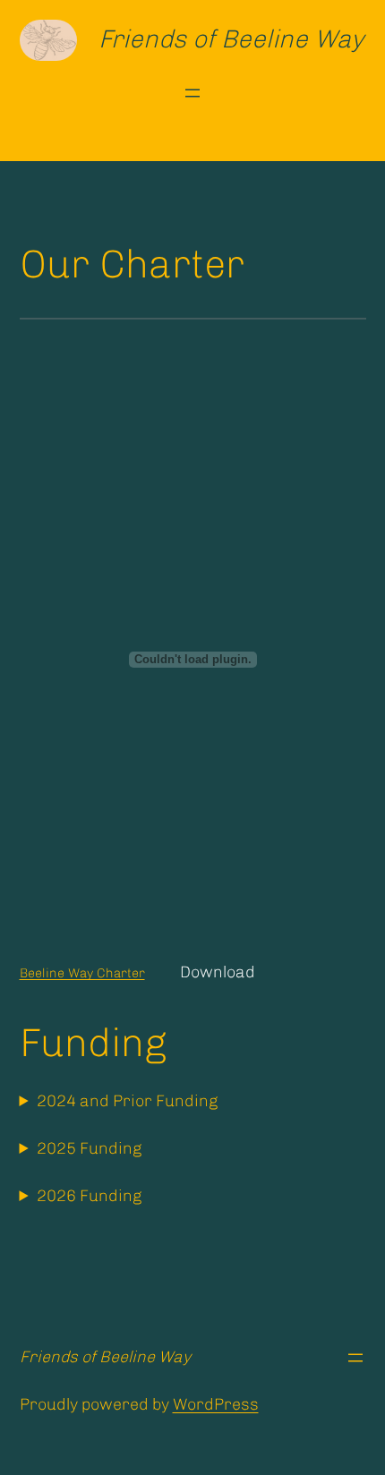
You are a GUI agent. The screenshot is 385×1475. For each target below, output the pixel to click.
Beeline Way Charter (82, 973)
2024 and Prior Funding (127, 1101)
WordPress (216, 1404)
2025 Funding (89, 1148)
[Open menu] (192, 93)
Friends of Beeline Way (231, 39)
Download (217, 972)
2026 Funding (89, 1196)
